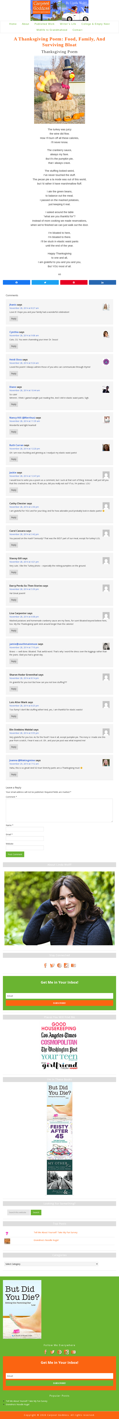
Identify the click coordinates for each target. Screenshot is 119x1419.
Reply (13, 318)
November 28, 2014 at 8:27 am (24, 308)
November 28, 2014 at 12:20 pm (24, 448)
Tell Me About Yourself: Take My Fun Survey (55, 1232)
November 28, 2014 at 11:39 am (24, 421)
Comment (11, 796)
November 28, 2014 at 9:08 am (24, 335)
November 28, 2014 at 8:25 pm (24, 705)
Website (9, 843)
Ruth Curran (16, 445)
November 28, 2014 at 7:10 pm (24, 647)
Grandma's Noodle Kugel (46, 1240)
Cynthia (14, 332)
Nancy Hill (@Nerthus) (22, 417)
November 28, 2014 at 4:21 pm (24, 561)
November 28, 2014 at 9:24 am (24, 363)
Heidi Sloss (15, 359)
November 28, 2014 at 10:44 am (24, 390)
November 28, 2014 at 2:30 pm (24, 506)
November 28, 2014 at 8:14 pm (24, 678)
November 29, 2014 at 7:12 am (24, 763)
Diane (12, 387)
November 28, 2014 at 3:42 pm (24, 534)
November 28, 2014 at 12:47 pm (24, 476)
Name (9, 825)
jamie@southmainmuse (23, 644)
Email (9, 834)
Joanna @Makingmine (22, 760)
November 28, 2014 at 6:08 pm (24, 616)
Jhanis (12, 304)
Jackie (12, 472)
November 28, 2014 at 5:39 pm (24, 589)
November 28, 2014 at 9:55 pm (24, 733)
